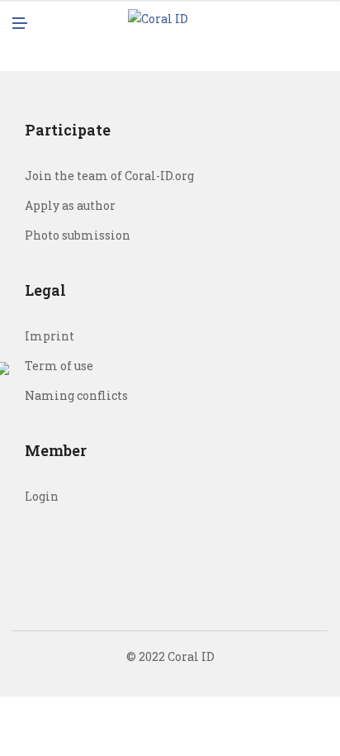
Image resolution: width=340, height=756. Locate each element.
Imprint (49, 336)
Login (42, 496)
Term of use (59, 365)
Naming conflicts (76, 395)
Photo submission (77, 235)
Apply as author (70, 205)
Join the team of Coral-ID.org (109, 175)
